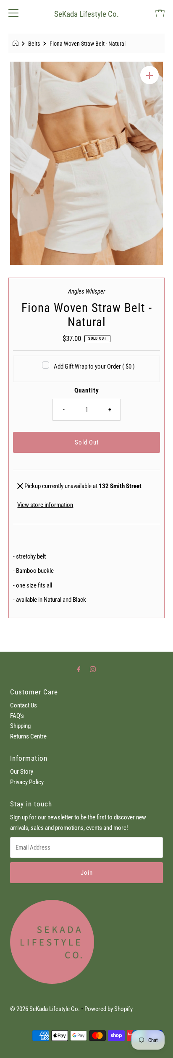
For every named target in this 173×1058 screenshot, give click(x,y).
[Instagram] (93, 669)
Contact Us (23, 705)
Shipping (20, 726)
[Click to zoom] (149, 75)
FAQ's (17, 716)
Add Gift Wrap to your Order (94, 366)
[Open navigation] (13, 12)
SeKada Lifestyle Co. (86, 14)
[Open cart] (160, 12)
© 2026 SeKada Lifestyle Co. (45, 1009)
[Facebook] (79, 669)
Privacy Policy (27, 782)
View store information (45, 505)
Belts (34, 43)
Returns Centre (28, 736)
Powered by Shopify (108, 1009)
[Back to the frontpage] (17, 43)
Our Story (21, 771)
